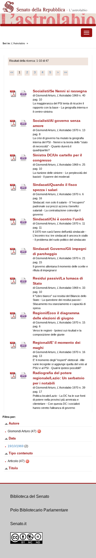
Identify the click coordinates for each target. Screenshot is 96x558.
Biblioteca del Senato (29, 496)
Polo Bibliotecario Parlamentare (39, 510)
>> (65, 72)
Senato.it (18, 523)
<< (11, 72)
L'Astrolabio (18, 43)
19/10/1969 (16, 446)
